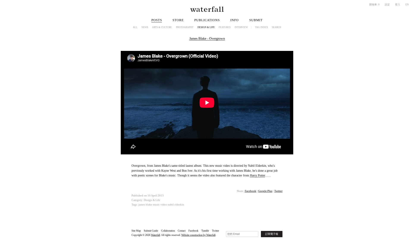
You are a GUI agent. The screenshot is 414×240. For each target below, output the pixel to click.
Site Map (136, 230)
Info (234, 20)
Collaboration (168, 230)
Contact (181, 230)
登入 (397, 4)
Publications (207, 20)
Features (225, 27)
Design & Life (206, 27)
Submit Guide (151, 230)
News (144, 27)
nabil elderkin (176, 204)
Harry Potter (257, 175)
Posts (156, 20)
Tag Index (261, 27)
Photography (185, 27)
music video (160, 204)
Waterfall (155, 235)
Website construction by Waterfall (198, 235)
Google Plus (265, 191)
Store (178, 20)
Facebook (250, 191)
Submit (256, 20)
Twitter (278, 191)
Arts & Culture (162, 27)
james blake (145, 204)
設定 (387, 4)
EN (407, 4)
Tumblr (205, 230)
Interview (241, 27)
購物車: (374, 4)
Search (276, 27)
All (135, 27)
